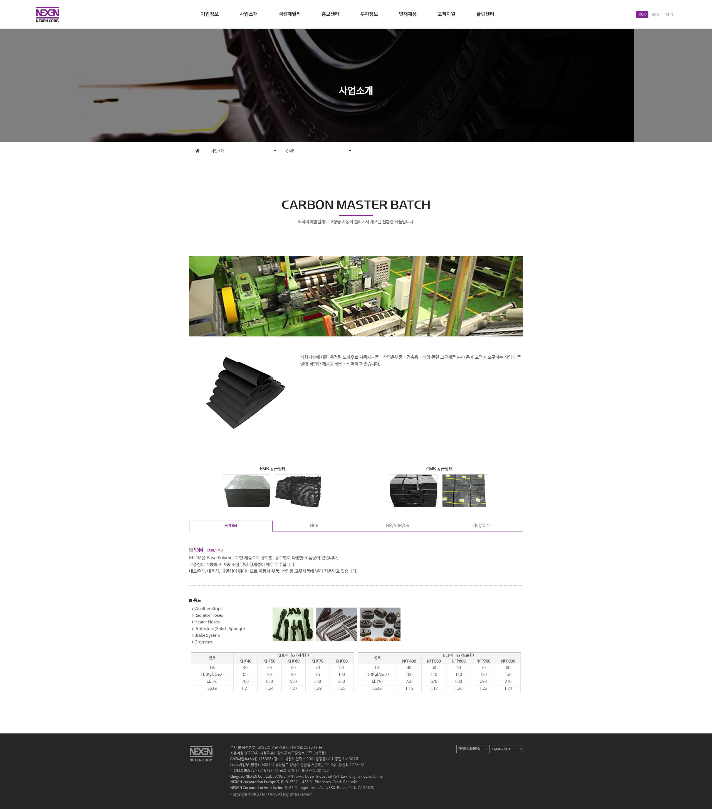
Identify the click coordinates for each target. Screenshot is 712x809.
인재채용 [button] (408, 14)
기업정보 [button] (210, 14)
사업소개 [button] (249, 14)
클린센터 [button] (485, 14)
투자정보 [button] (369, 14)
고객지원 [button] (446, 14)
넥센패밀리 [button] (289, 14)
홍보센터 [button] (330, 14)
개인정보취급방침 (469, 749)
